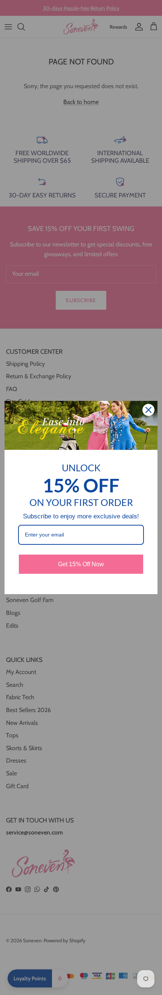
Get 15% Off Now (81, 564)
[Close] (148, 410)
